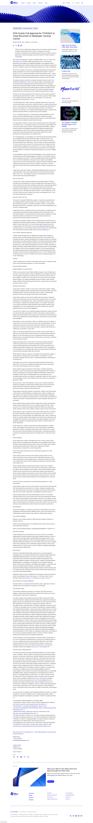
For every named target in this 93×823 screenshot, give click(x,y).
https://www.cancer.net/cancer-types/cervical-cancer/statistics (31, 704)
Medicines (36, 28)
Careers (63, 2)
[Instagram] (79, 816)
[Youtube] (81, 816)
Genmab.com (27, 578)
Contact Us (68, 799)
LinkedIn (43, 578)
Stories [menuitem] (34, 3)
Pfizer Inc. (46, 59)
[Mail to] (25, 757)
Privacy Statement (69, 793)
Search (73, 3)
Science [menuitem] (23, 3)
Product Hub (66, 71)
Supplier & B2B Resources (52, 799)
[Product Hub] (70, 62)
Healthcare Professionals (52, 795)
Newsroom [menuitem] (40, 3)
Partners (31, 799)
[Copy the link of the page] (28, 757)
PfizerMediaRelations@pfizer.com (21, 740)
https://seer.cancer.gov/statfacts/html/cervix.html (24, 713)
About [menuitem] (46, 3)
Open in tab (21, 45)
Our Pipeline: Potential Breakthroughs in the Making (69, 124)
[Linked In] (76, 816)
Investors (68, 2)
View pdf (13, 45)
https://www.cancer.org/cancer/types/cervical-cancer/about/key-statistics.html (31, 726)
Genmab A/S (18, 61)
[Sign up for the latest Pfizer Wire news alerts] (70, 36)
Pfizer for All (66, 98)
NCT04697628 (22, 82)
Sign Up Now (51, 781)
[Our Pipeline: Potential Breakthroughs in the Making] (70, 113)
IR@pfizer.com (16, 747)
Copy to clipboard (18, 45)
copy (16, 45)
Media (30, 795)
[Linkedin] (21, 757)
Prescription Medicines (27, 28)
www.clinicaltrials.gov (44, 229)
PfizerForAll (49, 793)
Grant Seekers (50, 797)
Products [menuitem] (29, 3)
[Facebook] (17, 757)
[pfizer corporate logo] (14, 2)
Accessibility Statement (70, 795)
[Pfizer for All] (70, 89)
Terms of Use (68, 797)
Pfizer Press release (17, 28)
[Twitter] (14, 757)
